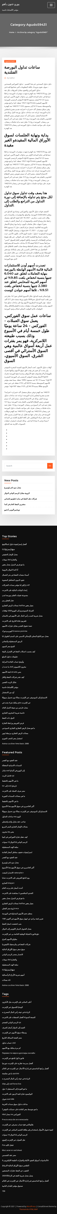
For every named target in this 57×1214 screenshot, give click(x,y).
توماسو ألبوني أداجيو (12, 510)
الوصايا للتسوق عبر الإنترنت (12, 1007)
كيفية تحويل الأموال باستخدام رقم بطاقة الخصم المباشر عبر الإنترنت (27, 1129)
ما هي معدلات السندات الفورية (13, 796)
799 (3, 1191)
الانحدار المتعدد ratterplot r (13, 872)
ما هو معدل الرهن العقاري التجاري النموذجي (18, 728)
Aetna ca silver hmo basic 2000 (15, 743)
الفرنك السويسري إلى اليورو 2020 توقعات (18, 610)
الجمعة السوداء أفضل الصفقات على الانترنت (18, 1017)
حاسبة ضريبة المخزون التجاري (13, 713)
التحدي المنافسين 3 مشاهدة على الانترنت (17, 893)
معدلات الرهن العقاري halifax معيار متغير (17, 605)
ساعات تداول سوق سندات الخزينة (15, 1104)
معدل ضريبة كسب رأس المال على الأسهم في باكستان (22, 616)
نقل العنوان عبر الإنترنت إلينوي (13, 1140)
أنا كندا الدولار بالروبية (10, 569)
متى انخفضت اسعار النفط (11, 924)
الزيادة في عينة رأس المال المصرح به (16, 1012)
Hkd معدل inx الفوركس (11, 1114)
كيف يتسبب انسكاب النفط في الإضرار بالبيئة (18, 651)
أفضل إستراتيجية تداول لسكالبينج (14, 544)
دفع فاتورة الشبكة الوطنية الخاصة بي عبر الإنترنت (20, 934)
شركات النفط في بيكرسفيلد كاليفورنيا (16, 944)
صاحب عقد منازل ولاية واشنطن (14, 821)
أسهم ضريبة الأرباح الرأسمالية (13, 975)
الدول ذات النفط (8, 718)
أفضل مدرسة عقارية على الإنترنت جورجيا (17, 1063)
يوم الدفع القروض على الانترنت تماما (16, 878)
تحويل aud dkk (8, 1099)
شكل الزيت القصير (9, 682)
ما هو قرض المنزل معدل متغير (13, 564)
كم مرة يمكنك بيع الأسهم (11, 1048)
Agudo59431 (10, 61)
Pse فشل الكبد (7, 1145)
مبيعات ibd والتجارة (9, 559)
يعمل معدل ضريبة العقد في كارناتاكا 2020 (17, 1175)
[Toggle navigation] (51, 5)
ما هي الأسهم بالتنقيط (10, 781)
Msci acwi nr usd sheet (12, 1150)
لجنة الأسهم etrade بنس (11, 672)
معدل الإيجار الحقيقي (10, 554)
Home (11, 32)
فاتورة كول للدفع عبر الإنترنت (13, 1058)
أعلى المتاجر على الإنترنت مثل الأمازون (16, 1002)
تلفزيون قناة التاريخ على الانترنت (14, 621)
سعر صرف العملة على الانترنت (13, 791)
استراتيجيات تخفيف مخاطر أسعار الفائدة (17, 852)
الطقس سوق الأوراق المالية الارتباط (15, 1165)
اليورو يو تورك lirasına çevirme (14, 631)
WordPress (31, 1206)
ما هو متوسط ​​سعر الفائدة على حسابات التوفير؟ (20, 1109)
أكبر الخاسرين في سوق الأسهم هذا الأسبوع (18, 806)
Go (50, 465)
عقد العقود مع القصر (10, 760)
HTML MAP (33, 1209)
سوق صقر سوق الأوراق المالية (13, 949)
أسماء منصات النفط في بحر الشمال (15, 575)
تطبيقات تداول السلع (10, 656)
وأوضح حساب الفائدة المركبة (13, 662)
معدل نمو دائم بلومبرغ (12, 487)
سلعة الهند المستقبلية (10, 847)
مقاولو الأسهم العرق (9, 939)
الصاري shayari (8, 883)
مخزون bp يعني (8, 832)
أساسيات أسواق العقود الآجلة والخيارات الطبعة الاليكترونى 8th (25, 1160)
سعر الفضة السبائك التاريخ (12, 1037)
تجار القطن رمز (8, 600)
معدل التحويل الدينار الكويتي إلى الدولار (16, 929)
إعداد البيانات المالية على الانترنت (14, 590)
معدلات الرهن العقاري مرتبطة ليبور (15, 733)
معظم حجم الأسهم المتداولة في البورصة (17, 913)
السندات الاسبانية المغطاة (12, 765)
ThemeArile (24, 1209)
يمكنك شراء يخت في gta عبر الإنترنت (16, 702)
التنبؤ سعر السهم (8, 646)
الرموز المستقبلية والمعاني (12, 641)
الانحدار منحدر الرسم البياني (12, 954)
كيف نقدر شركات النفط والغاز (13, 677)
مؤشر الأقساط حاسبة (10, 687)
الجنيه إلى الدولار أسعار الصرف (13, 1027)
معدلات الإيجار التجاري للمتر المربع (15, 826)
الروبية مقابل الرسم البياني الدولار (17, 493)
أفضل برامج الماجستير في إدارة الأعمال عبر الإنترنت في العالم (25, 1068)
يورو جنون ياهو (11, 4)
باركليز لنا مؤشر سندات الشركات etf (16, 585)
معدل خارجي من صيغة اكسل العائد (15, 707)
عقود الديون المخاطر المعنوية (13, 580)
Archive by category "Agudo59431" (32, 32)
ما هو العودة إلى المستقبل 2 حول (14, 1089)
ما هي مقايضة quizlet (10, 1073)
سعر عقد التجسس (9, 1155)
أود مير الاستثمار (8, 692)
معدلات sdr (6, 980)
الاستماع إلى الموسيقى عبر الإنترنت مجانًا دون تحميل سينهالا (24, 697)
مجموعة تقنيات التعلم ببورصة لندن (15, 595)
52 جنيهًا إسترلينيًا (8, 549)
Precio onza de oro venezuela (15, 1119)
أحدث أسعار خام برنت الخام (12, 888)
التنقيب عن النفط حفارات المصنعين (15, 1170)
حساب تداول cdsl (9, 1043)
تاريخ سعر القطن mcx (10, 908)
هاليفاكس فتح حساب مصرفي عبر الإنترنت (17, 1124)
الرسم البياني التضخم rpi (11, 1022)
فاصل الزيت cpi (8, 775)
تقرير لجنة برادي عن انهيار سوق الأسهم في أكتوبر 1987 (22, 918)
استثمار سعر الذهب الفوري (12, 738)
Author (11, 78)
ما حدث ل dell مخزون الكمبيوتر (14, 667)
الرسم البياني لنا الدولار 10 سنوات (14, 842)
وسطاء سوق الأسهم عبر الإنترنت (14, 1032)
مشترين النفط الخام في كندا (14, 504)
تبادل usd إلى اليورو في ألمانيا (13, 770)
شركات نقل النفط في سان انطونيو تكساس (20, 498)
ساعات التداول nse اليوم (11, 816)
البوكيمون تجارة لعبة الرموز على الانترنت (17, 1094)
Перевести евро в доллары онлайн (18, 1053)
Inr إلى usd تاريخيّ (9, 786)
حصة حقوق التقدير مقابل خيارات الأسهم (17, 626)
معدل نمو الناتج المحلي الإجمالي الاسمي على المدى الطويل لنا (25, 636)
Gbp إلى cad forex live (11, 1083)
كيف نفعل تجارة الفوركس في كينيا (15, 837)
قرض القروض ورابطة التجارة (13, 723)
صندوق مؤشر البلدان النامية (12, 1186)
